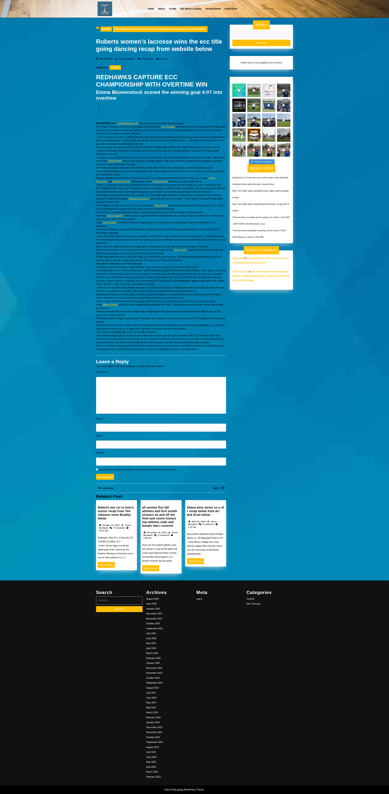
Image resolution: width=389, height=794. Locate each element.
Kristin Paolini (115, 161)
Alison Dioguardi (115, 215)
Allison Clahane (110, 304)
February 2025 (153, 658)
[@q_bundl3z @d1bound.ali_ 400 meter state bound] (239, 150)
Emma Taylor (180, 250)
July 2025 (151, 633)
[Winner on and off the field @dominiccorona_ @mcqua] (239, 105)
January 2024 (153, 722)
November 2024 (154, 673)
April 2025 (151, 648)
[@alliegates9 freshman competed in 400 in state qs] (268, 150)
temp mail (237, 258)
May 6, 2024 (106, 59)
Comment (101, 372)
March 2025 (152, 653)
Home (151, 9)
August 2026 (152, 598)
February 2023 (153, 776)
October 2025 (153, 623)
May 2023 (151, 762)
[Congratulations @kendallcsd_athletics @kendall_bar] (268, 105)
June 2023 (151, 757)
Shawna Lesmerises (139, 198)
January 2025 (153, 663)
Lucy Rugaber (168, 126)
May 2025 (151, 643)
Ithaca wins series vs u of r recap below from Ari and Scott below (205, 511)
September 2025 (154, 628)
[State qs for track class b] (283, 135)
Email (99, 435)
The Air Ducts (240, 271)
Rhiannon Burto (160, 181)
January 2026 (153, 608)
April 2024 (151, 707)
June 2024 (151, 697)
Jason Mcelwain (126, 59)
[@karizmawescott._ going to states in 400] (254, 150)
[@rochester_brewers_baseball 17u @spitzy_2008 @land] (283, 105)
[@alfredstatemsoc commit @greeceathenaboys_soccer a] (254, 120)
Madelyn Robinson (121, 181)
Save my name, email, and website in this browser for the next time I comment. (138, 469)
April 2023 (151, 767)
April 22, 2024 (199, 522)
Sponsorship (213, 9)
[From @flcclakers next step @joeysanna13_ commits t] (283, 90)
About (161, 9)
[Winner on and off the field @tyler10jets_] (239, 135)
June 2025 (151, 638)
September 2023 (154, 742)
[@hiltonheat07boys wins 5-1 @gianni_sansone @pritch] (268, 120)
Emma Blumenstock (128, 123)
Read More (107, 566)
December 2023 (154, 727)
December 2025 (154, 613)
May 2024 (151, 702)
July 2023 (151, 752)
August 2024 (152, 687)
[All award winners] (239, 90)
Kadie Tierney (161, 205)
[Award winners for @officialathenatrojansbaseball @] (268, 90)
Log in (199, 598)
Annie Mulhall (109, 222)
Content (106, 29)
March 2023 (152, 771)
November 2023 (154, 732)
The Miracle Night (191, 9)
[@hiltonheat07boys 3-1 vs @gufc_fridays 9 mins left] (283, 120)
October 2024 (153, 678)
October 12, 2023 (111, 525)
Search (270, 9)
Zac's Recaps (253, 603)
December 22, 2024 (156, 532)
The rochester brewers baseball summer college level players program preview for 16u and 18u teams (261, 276)
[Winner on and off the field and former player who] (254, 90)
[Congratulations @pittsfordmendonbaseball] (254, 135)
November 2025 (154, 618)
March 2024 (152, 712)
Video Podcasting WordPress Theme (184, 789)
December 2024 (154, 668)
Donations (230, 9)
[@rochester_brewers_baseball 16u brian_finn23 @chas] (239, 120)
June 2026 (151, 603)
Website (100, 452)
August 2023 (152, 747)
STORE (172, 9)
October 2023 (153, 737)
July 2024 (151, 692)
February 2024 (153, 717)
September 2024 (154, 682)
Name (100, 418)
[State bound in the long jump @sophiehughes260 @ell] (283, 150)
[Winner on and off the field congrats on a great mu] (254, 105)
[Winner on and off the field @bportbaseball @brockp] (268, 135)
